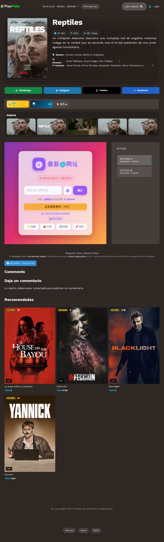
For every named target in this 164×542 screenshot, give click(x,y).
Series (83, 530)
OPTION (129, 159)
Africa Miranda (90, 65)
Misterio (87, 54)
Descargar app (90, 6)
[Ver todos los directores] (119, 61)
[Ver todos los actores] (152, 65)
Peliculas (69, 530)
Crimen (69, 54)
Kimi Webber (106, 61)
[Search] (142, 6)
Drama (78, 54)
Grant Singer (90, 61)
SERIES (61, 6)
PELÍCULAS (48, 6)
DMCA (96, 530)
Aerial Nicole (73, 65)
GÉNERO (71, 6)
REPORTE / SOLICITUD (22, 263)
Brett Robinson (74, 61)
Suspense (98, 54)
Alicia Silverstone (131, 65)
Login (156, 6)
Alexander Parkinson (110, 65)
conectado (39, 288)
